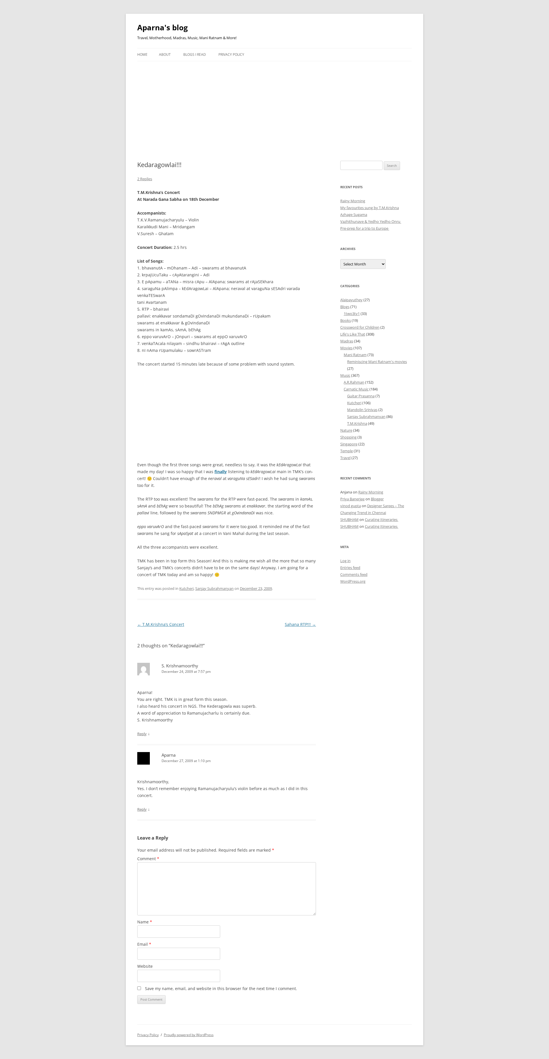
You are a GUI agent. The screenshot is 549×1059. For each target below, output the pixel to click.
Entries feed (350, 567)
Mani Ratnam (355, 354)
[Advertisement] (274, 104)
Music (345, 375)
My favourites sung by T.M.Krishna (369, 207)
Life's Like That (352, 334)
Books (345, 320)
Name (144, 922)
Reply (142, 733)
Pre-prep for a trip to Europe (364, 228)
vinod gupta (350, 505)
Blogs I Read (194, 54)
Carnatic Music (356, 389)
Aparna (169, 755)
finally (220, 471)
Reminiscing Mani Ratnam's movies (377, 361)
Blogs (344, 306)
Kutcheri (186, 588)
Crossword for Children (359, 327)
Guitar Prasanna (361, 395)
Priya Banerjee (352, 498)
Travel (345, 457)
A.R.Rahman (354, 382)
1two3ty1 (352, 313)
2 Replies (144, 178)
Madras (346, 341)
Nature (346, 430)
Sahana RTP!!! (300, 624)
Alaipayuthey (351, 299)
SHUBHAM (349, 519)
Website (145, 966)
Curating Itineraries (381, 519)
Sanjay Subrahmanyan (214, 588)
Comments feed (353, 574)
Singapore (348, 444)
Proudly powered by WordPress (189, 1034)
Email (144, 944)
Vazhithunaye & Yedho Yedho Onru (370, 221)
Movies (346, 347)
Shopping (348, 437)
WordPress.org (352, 581)
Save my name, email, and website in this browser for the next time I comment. (221, 988)
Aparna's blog (162, 27)
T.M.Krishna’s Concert (160, 624)
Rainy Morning (352, 200)
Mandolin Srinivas (362, 409)
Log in (345, 560)
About (165, 54)
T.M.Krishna (357, 423)
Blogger (377, 498)
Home (142, 54)
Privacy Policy (231, 54)
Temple (346, 450)
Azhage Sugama (353, 214)
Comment (148, 858)
